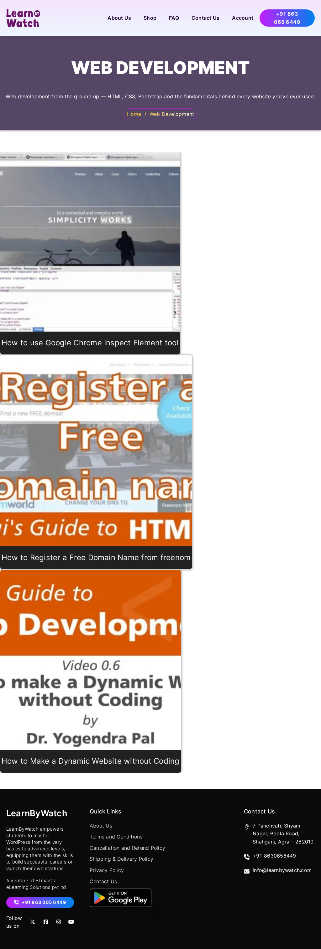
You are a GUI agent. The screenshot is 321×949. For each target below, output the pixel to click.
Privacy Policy (107, 870)
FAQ (174, 18)
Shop (150, 18)
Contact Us (205, 18)
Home (134, 114)
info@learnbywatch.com (282, 870)
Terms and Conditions (116, 836)
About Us (119, 18)
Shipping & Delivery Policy (121, 859)
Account (242, 18)
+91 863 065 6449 (287, 18)
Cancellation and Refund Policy (127, 848)
